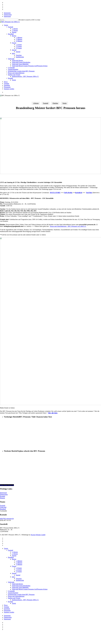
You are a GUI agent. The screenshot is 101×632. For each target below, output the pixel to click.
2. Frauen (19, 570)
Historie (2, 498)
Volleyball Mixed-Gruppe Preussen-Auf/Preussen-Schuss (29, 589)
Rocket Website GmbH (38, 535)
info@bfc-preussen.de (7, 518)
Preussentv (7, 610)
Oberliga (55, 103)
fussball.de (78, 192)
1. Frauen (19, 568)
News (6, 605)
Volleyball (3, 507)
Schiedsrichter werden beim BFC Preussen (21, 594)
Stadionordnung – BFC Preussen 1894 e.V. (25, 600)
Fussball (45, 103)
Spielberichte (20, 580)
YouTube (89, 192)
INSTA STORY (55, 192)
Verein (64, 103)
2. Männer (19, 562)
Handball (3, 509)
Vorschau (19, 578)
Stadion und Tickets (14, 598)
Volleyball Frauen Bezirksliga (21, 585)
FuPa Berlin (68, 192)
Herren (14, 559)
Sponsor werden (9, 612)
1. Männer (19, 561)
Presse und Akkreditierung (16, 596)
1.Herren (36, 103)
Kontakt (2, 496)
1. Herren (15, 552)
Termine (6, 607)
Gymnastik (11, 591)
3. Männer (19, 564)
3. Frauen (19, 571)
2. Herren (15, 554)
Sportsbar (7, 608)
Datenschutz (4, 494)
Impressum (3, 493)
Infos (13, 577)
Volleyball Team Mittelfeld (20, 587)
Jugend (14, 555)
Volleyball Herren (17, 584)
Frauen (14, 566)
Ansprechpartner (13, 593)
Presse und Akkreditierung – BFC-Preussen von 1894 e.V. (68, 226)
